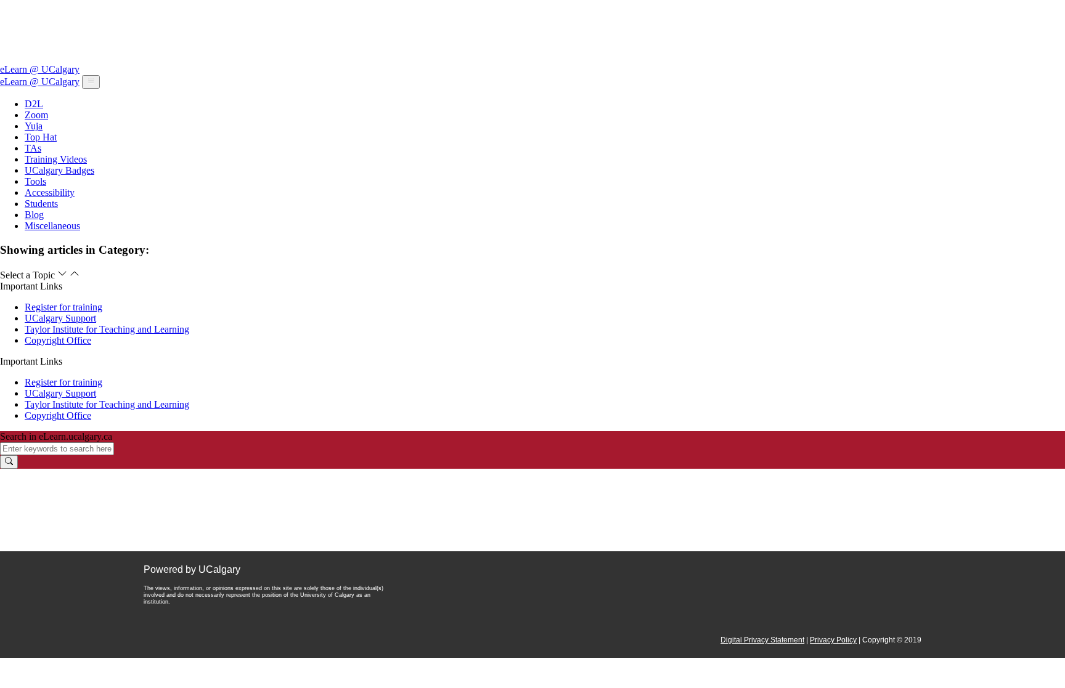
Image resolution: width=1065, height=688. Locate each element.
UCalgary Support (60, 318)
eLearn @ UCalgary (40, 69)
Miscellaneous (52, 226)
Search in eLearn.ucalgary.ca (56, 436)
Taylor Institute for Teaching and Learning (107, 329)
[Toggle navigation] (91, 82)
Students (41, 203)
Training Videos (56, 159)
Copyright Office (58, 340)
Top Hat (41, 137)
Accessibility (50, 192)
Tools (35, 181)
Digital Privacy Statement (762, 640)
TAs (33, 148)
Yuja (34, 126)
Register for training (63, 307)
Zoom (36, 115)
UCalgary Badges (59, 170)
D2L (34, 104)
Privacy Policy (833, 640)
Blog (34, 214)
